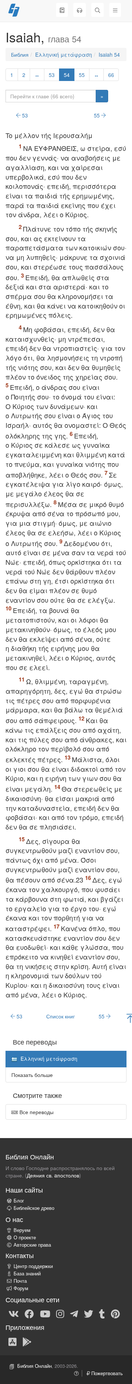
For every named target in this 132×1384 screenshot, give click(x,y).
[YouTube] (45, 1313)
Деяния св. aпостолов (53, 1175)
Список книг (60, 1016)
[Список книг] (62, 10)
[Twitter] (88, 1313)
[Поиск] (97, 10)
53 (52, 74)
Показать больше (32, 1074)
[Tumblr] (102, 1313)
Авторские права (32, 1245)
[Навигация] (115, 10)
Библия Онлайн (34, 1366)
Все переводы (36, 1112)
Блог (19, 1200)
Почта (20, 1281)
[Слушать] (79, 10)
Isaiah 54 (109, 54)
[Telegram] (74, 1313)
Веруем (22, 1230)
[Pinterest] (115, 1313)
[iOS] (12, 1341)
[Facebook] (29, 1313)
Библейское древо (34, 1208)
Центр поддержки (33, 1266)
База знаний (27, 1273)
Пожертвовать (106, 1373)
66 (111, 74)
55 (82, 74)
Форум (21, 1288)
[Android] (27, 1341)
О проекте (25, 1237)
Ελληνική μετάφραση (63, 54)
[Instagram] (60, 1313)
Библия (20, 54)
